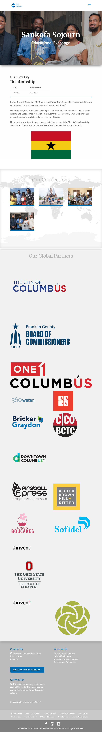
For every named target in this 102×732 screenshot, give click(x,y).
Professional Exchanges (65, 662)
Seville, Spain (63, 717)
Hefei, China (16, 717)
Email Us (14, 659)
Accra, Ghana (16, 713)
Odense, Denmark (47, 717)
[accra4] (22, 229)
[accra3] (80, 204)
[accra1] (22, 204)
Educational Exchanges (64, 653)
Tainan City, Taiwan (80, 717)
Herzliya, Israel (31, 717)
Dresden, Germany (67, 713)
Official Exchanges (62, 656)
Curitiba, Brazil (50, 713)
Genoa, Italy (83, 713)
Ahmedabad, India (33, 713)
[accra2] (51, 204)
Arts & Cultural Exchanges (66, 659)
